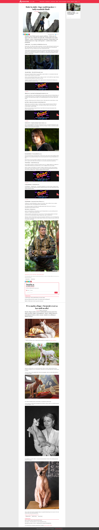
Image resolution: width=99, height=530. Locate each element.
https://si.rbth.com (53, 340)
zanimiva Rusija (28, 516)
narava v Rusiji (34, 516)
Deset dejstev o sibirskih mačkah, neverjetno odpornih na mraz (35, 521)
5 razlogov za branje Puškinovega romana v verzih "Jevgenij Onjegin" (72, 13)
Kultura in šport (42, 1)
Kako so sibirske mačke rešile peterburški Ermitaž (33, 520)
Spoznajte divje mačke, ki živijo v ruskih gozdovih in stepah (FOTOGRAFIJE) (38, 523)
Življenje (76, 1)
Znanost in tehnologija (62, 1)
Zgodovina (72, 1)
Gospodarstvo (47, 1)
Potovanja (68, 1)
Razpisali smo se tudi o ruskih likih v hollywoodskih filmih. (34, 274)
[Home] (21, 2)
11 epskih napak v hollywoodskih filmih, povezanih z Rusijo (35, 297)
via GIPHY (26, 91)
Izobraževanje (53, 1)
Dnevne (32, 290)
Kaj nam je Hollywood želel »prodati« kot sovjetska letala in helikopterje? (37, 299)
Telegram (57, 34)
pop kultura (33, 279)
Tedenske (28, 290)
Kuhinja (57, 1)
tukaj (53, 528)
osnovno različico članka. (48, 525)
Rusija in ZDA (27, 279)
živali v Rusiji (40, 516)
